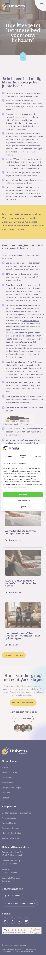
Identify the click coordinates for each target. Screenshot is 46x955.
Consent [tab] (8, 456)
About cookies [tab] (23, 456)
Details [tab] (38, 456)
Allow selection (23, 501)
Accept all (23, 495)
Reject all (23, 507)
